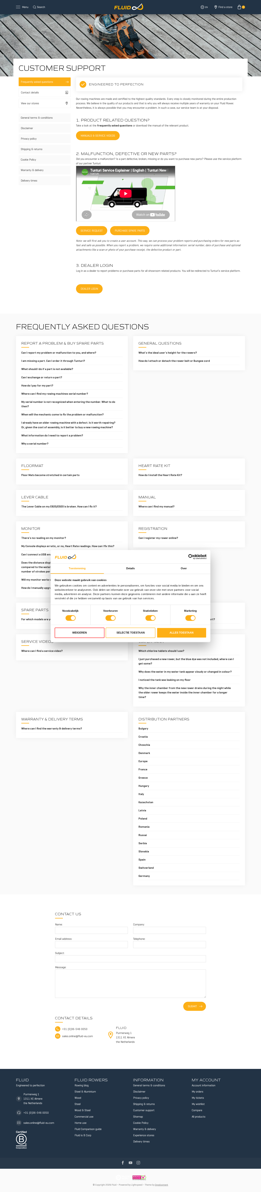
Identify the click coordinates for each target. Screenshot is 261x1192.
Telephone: (139, 938)
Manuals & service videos (98, 135)
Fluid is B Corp (83, 1135)
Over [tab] (184, 568)
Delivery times (29, 180)
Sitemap (138, 1116)
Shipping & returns (31, 149)
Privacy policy (29, 138)
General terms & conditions (37, 117)
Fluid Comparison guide (88, 1129)
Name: (58, 924)
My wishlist (198, 1104)
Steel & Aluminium (85, 1091)
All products (198, 1116)
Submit (192, 1006)
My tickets (198, 1097)
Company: (139, 924)
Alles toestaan (182, 632)
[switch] (110, 618)
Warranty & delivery (32, 170)
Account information (203, 1085)
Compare (197, 1110)
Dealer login (89, 288)
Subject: (59, 953)
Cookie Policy (28, 159)
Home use (80, 1123)
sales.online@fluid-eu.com (38, 1123)
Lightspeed (136, 1184)
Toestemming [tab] (77, 568)
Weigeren (79, 632)
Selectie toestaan (130, 632)
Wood (78, 1097)
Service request (92, 230)
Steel (78, 1104)
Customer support (143, 1110)
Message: (60, 967)
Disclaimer (27, 128)
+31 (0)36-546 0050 (36, 1112)
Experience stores (143, 1135)
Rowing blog (82, 1085)
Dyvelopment (161, 1184)
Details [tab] (130, 568)
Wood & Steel (83, 1110)
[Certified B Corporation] (21, 1139)
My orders (197, 1091)
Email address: (63, 938)
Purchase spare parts (130, 230)
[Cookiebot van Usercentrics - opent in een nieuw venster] (190, 556)
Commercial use (84, 1116)
